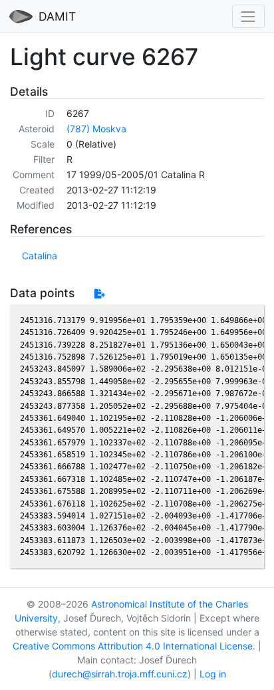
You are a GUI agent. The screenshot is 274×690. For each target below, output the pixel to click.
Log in (213, 673)
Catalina (39, 255)
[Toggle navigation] (248, 16)
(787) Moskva (96, 128)
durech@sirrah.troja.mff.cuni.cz (120, 673)
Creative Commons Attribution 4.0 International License (133, 645)
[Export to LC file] (99, 293)
